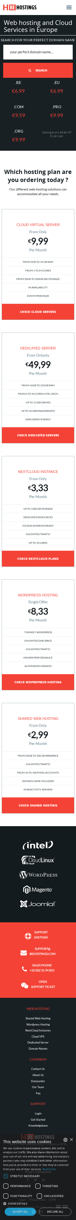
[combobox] (65, 1140)
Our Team (38, 1087)
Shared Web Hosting (38, 1018)
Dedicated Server (38, 1042)
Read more (49, 1169)
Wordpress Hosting (38, 1024)
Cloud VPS (38, 1036)
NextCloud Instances (38, 1030)
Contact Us (38, 1069)
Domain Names (38, 1048)
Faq (38, 1093)
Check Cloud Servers (38, 312)
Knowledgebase (38, 1125)
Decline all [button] (55, 1211)
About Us (38, 1075)
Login (38, 1113)
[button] (38, 1203)
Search (41, 70)
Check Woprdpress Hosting (37, 682)
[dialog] (38, 1177)
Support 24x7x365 (41, 934)
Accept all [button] (20, 1211)
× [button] (71, 1139)
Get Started (38, 1119)
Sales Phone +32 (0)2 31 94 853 (42, 967)
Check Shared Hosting (38, 805)
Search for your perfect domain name (38, 40)
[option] (38, 264)
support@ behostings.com (43, 951)
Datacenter (38, 1081)
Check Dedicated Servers (38, 435)
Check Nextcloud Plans (37, 559)
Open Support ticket (43, 984)
